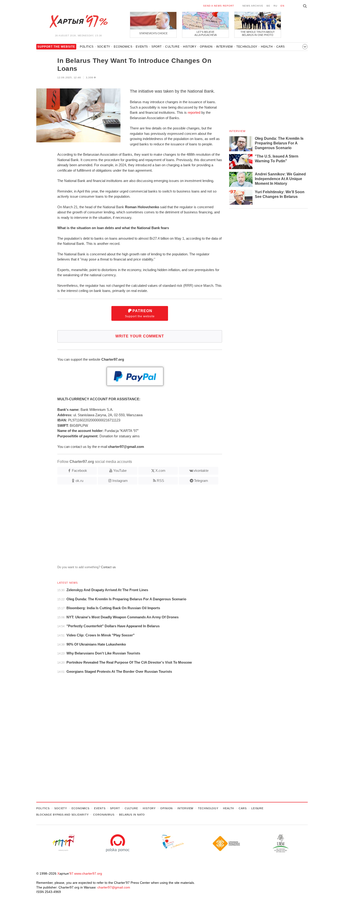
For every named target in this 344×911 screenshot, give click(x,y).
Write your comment (139, 336)
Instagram (120, 481)
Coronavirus (103, 814)
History (189, 46)
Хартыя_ (78, 21)
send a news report (218, 5)
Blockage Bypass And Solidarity (62, 814)
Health (267, 46)
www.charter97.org (88, 873)
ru (275, 5)
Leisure (257, 808)
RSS (160, 481)
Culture (172, 46)
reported (194, 112)
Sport (156, 46)
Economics (123, 46)
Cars (280, 46)
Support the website (140, 313)
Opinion (206, 46)
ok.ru (79, 481)
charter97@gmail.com (113, 887)
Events (142, 46)
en (282, 5)
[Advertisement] (129, 526)
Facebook (79, 471)
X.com (160, 471)
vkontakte (201, 471)
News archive (252, 5)
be (268, 5)
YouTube (120, 471)
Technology (246, 46)
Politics (87, 46)
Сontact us (108, 567)
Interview (224, 46)
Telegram (201, 481)
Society (103, 46)
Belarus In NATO (132, 814)
